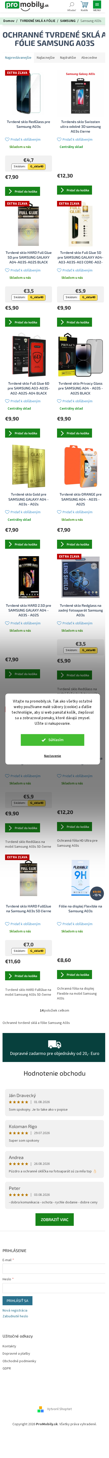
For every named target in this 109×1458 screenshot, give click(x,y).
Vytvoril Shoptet (59, 1409)
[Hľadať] (71, 6)
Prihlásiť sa (17, 1300)
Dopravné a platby (16, 1353)
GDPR (7, 1368)
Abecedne (89, 57)
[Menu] (97, 6)
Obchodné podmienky (19, 1361)
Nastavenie (52, 755)
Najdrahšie (68, 57)
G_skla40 (36, 166)
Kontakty (9, 1346)
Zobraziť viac (54, 1219)
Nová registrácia (15, 1310)
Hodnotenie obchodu (55, 1073)
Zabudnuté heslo (15, 1316)
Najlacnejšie (46, 57)
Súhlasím (56, 740)
